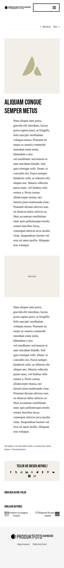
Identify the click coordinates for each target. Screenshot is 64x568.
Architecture (40, 446)
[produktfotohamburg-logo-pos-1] (17, 6)
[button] (6, 514)
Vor (55, 26)
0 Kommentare (19, 449)
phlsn (10, 446)
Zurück (46, 26)
